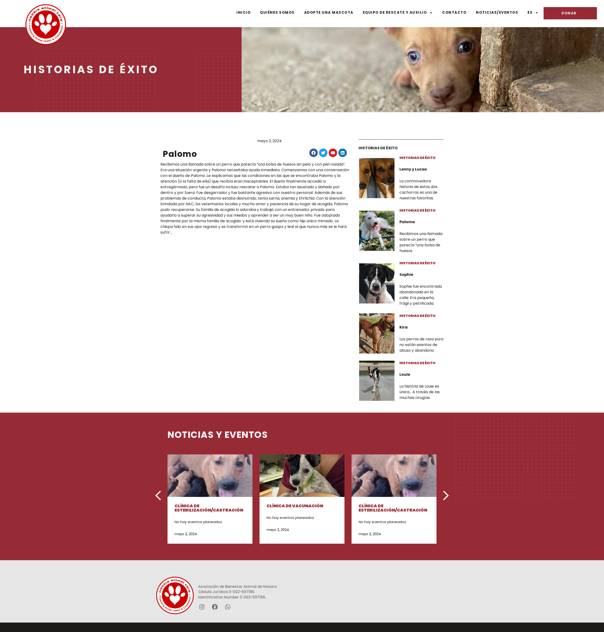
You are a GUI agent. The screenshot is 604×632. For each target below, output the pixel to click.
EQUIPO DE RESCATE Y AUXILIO (395, 12)
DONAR (569, 13)
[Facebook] (215, 607)
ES (530, 12)
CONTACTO (454, 12)
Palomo (407, 222)
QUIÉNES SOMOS (277, 12)
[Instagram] (202, 607)
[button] (158, 495)
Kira (403, 327)
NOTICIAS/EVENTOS (497, 12)
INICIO (243, 12)
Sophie (406, 274)
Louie (404, 374)
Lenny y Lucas (413, 169)
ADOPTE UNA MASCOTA (328, 12)
